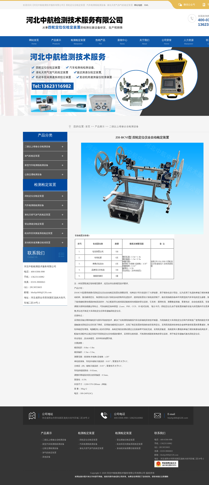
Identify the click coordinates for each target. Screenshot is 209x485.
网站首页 (34, 42)
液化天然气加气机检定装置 (37, 214)
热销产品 (100, 42)
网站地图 (138, 5)
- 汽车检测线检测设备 (87, 444)
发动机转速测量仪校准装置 (37, 242)
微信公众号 (189, 4)
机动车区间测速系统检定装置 (38, 233)
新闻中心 (122, 42)
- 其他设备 (45, 457)
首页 (87, 126)
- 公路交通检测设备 (49, 448)
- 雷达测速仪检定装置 (125, 440)
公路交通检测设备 (33, 174)
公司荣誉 (167, 42)
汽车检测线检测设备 (34, 205)
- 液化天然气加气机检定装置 (90, 448)
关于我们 (144, 42)
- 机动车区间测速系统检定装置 (129, 444)
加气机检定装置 (32, 156)
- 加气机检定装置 (48, 452)
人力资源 (189, 42)
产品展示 (56, 42)
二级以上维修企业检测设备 (37, 146)
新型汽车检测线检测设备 (36, 165)
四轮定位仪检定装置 (34, 196)
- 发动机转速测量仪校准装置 (128, 448)
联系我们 (36, 254)
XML (146, 5)
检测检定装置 (78, 42)
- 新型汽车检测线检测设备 (52, 444)
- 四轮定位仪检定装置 (87, 440)
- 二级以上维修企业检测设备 (53, 440)
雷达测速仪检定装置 (34, 224)
